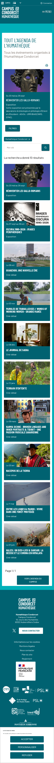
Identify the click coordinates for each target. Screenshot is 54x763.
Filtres (13, 128)
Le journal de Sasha (17, 350)
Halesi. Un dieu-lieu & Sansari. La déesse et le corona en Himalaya (24, 552)
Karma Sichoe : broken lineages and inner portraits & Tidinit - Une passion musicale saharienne (26, 430)
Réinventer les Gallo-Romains (23, 100)
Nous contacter (31, 630)
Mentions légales (27, 646)
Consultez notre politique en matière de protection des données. (18, 733)
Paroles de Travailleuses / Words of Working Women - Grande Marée (26, 310)
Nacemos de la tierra (18, 471)
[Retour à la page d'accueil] (10, 13)
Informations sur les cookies (27, 642)
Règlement (27, 658)
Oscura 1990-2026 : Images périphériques (20, 231)
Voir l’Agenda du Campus (33, 580)
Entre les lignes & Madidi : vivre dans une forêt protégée (24, 510)
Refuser (27, 755)
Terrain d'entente (16, 388)
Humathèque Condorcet (16, 139)
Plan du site (27, 654)
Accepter (27, 739)
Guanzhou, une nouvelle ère (21, 270)
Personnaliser (27, 747)
